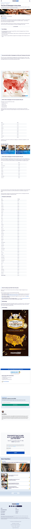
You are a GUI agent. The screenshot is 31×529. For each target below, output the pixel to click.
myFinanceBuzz (3, 514)
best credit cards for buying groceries (13, 294)
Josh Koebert (4, 414)
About (1, 508)
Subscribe (17, 512)
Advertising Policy (14, 523)
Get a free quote (6, 381)
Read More (15, 493)
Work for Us (17, 509)
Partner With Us (3, 512)
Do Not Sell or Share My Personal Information (15, 524)
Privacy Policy (17, 523)
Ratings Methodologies (4, 509)
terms (25, 406)
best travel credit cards (25, 298)
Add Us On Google (20, 506)
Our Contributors (3, 511)
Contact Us (17, 511)
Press (16, 508)
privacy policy (22, 406)
